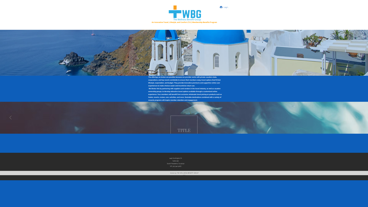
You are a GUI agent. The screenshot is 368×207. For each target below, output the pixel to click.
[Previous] (11, 118)
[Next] (357, 118)
